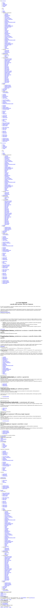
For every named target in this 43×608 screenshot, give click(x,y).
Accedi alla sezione (6, 396)
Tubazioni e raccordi (8, 59)
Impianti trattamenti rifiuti (9, 25)
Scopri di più (2, 329)
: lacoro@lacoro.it (3, 440)
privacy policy (6, 599)
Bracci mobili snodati (8, 58)
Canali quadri (7, 50)
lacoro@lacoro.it (32, 597)
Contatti (4, 6)
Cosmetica (6, 20)
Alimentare (6, 14)
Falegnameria (7, 21)
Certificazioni (5, 4)
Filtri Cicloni (7, 63)
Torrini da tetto (7, 52)
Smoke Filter (7, 82)
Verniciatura (7, 30)
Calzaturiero (7, 16)
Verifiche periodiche (8, 86)
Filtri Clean (6, 64)
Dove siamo (5, 5)
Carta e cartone (7, 17)
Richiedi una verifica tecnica (5, 312)
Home (4, 2)
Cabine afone (5, 119)
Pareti (3, 120)
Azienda (4, 3)
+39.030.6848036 (5, 92)
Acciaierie (6, 13)
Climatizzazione (5, 53)
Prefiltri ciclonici (7, 60)
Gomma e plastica (8, 42)
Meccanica (6, 27)
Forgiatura (6, 23)
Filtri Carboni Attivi (8, 62)
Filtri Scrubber (7, 69)
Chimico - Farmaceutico (9, 19)
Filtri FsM (6, 65)
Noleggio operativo (6, 139)
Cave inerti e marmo (8, 18)
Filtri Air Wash (7, 61)
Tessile (6, 29)
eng (3, 9)
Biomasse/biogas (7, 15)
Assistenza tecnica (8, 85)
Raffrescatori (7, 51)
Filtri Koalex (7, 67)
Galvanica (6, 41)
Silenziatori (6, 56)
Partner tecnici (7, 87)
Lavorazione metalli (8, 26)
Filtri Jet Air (7, 66)
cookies (1, 599)
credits (10, 599)
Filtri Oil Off (7, 68)
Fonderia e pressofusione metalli (10, 22)
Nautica (6, 28)
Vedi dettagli (2, 346)
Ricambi (4, 83)
